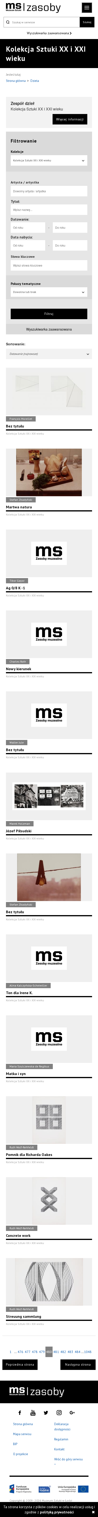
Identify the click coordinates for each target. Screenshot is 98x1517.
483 (70, 1352)
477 (27, 1352)
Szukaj (87, 22)
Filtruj (49, 314)
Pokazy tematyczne (26, 284)
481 (56, 1352)
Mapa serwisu (22, 1434)
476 (20, 1352)
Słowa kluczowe (23, 256)
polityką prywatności (57, 1512)
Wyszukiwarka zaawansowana (48, 33)
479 (42, 1352)
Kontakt (59, 1449)
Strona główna (16, 81)
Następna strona (78, 1365)
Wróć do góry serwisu (68, 1462)
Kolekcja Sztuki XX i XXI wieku (32, 160)
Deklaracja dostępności (62, 1426)
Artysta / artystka (25, 182)
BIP (15, 1444)
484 (77, 1352)
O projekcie (20, 1454)
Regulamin (61, 1439)
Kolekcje (17, 151)
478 (35, 1352)
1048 (87, 1352)
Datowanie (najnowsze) (24, 354)
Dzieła (34, 81)
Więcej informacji (70, 119)
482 (63, 1352)
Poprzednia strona (20, 1365)
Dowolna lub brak (24, 292)
